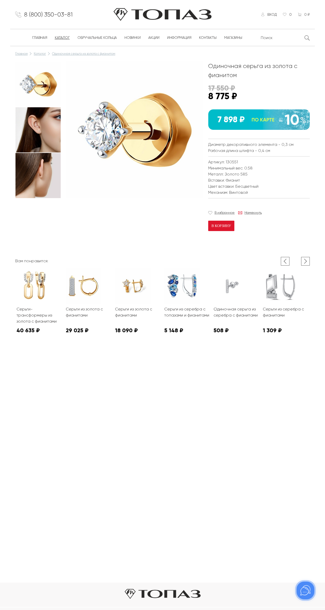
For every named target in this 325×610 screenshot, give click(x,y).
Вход (272, 14)
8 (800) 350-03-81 (48, 14)
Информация (179, 38)
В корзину (221, 226)
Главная (39, 38)
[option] (38, 84)
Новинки (132, 38)
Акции (153, 38)
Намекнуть (253, 213)
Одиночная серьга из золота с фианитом (83, 54)
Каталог (62, 38)
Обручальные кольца (97, 38)
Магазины (233, 38)
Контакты (208, 38)
